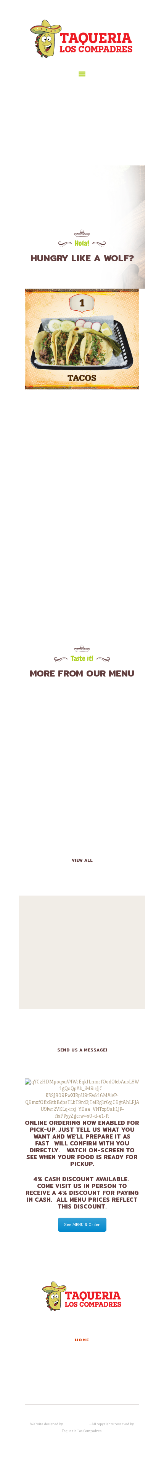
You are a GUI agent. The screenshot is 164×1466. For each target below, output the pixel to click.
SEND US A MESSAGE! (82, 1050)
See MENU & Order (82, 1224)
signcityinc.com (76, 1424)
